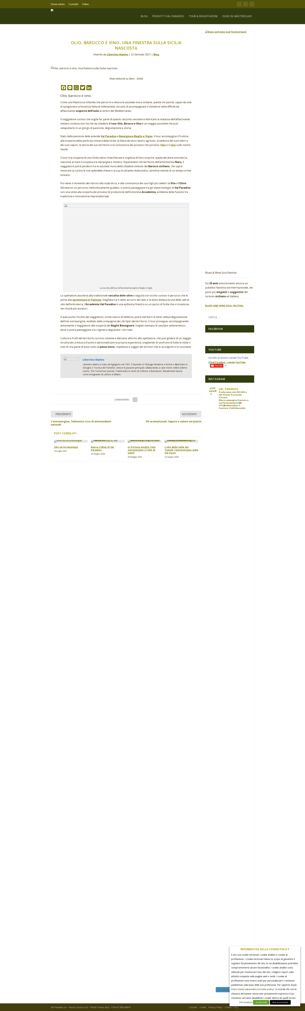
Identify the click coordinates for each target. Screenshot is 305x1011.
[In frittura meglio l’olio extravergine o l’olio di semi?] (144, 441)
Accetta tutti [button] (261, 1002)
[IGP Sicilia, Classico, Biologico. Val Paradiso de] (245, 585)
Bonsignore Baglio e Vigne (135, 136)
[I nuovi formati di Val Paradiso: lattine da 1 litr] (234, 546)
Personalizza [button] (245, 1002)
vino (173, 145)
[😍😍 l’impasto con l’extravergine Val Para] (245, 459)
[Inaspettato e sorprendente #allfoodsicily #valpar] (234, 439)
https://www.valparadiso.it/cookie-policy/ (252, 989)
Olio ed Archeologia (66, 447)
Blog (144, 16)
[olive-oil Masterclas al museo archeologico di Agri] (245, 796)
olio (163, 145)
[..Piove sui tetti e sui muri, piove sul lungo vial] (224, 797)
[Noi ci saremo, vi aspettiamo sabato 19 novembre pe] (224, 912)
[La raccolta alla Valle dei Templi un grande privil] (245, 927)
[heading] (265, 950)
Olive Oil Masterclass (237, 16)
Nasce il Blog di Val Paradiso (102, 448)
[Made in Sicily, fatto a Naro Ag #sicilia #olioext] (245, 725)
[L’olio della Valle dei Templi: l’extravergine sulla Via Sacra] (181, 441)
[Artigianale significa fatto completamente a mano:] (224, 488)
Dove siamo (58, 4)
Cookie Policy (232, 1007)
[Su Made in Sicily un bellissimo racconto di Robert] (234, 803)
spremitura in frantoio (86, 300)
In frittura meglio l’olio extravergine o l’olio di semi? (142, 450)
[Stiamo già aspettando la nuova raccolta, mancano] (245, 679)
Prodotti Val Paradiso (168, 16)
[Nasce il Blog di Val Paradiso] (108, 441)
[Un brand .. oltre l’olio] (245, 512)
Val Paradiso (108, 136)
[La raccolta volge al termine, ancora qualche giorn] (234, 906)
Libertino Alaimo (117, 54)
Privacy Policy (215, 1007)
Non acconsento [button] (280, 1002)
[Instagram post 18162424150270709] (245, 858)
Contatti (73, 4)
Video (85, 4)
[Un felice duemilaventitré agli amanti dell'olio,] (214, 705)
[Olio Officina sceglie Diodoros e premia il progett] (214, 463)
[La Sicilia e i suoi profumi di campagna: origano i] (234, 688)
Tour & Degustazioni (203, 16)
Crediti (203, 1007)
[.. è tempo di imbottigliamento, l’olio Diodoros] (214, 906)
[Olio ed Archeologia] (71, 441)
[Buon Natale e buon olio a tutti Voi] (224, 660)
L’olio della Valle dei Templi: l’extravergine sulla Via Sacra (181, 450)
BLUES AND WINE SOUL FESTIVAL (224, 305)
